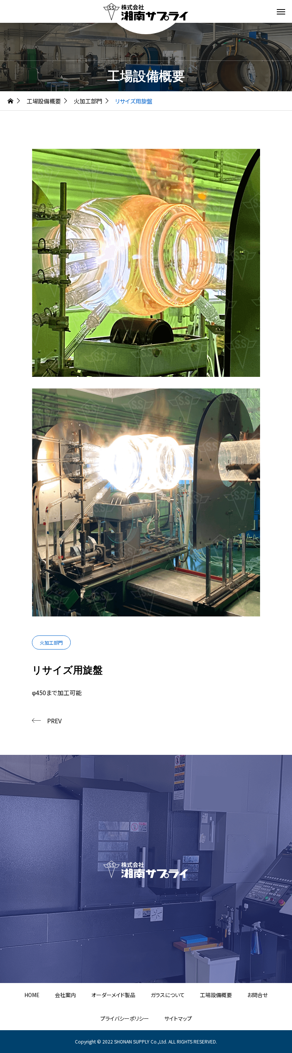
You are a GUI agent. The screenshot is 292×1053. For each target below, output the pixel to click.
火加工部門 (51, 642)
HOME (32, 995)
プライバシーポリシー (124, 1018)
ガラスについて (168, 995)
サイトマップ (178, 1018)
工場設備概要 (216, 995)
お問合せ (257, 995)
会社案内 (65, 995)
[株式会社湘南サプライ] (146, 11)
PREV (54, 720)
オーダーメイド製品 (113, 995)
